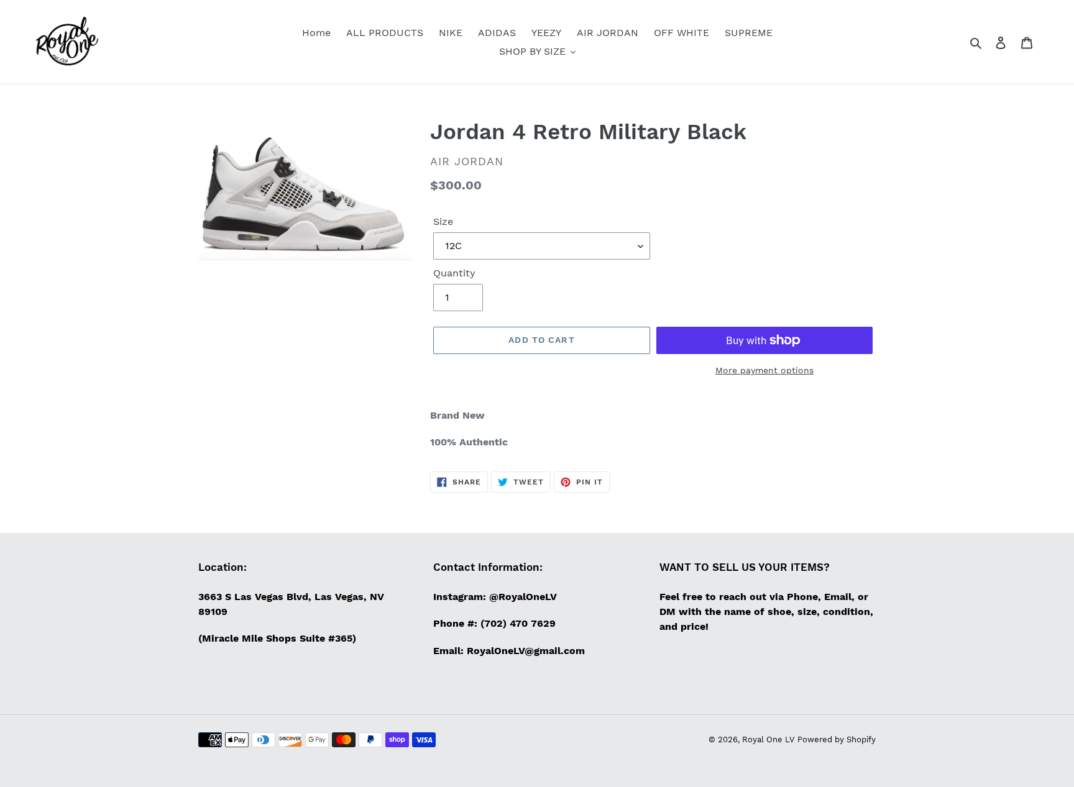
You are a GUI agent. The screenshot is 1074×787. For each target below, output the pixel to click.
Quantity (454, 273)
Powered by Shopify (836, 739)
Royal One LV (768, 739)
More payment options (764, 370)
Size (443, 221)
